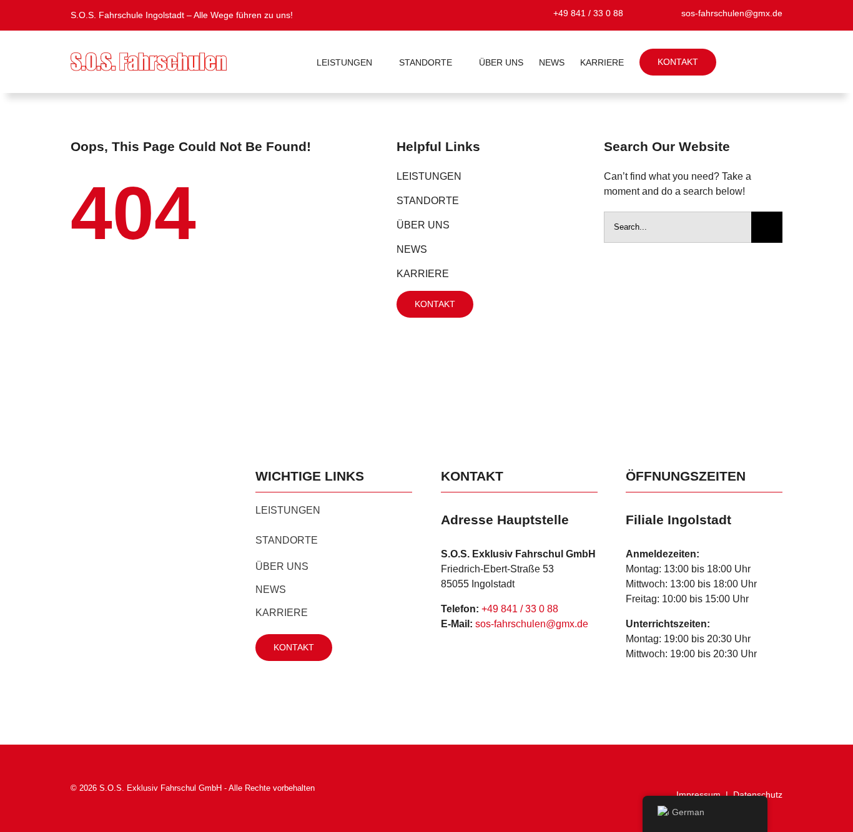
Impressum (698, 795)
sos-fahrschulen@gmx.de (531, 624)
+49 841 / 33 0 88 (519, 609)
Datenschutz (757, 795)
